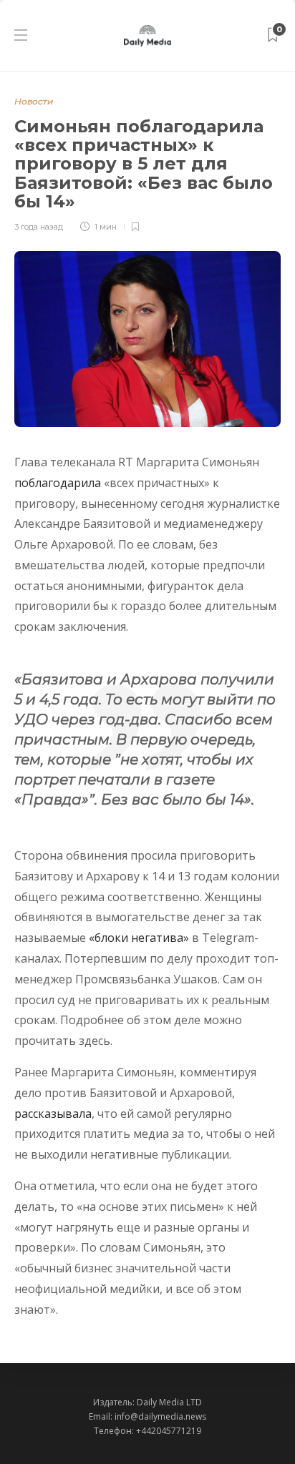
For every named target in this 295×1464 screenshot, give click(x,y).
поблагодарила (57, 483)
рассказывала (53, 1113)
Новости (33, 101)
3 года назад (38, 227)
